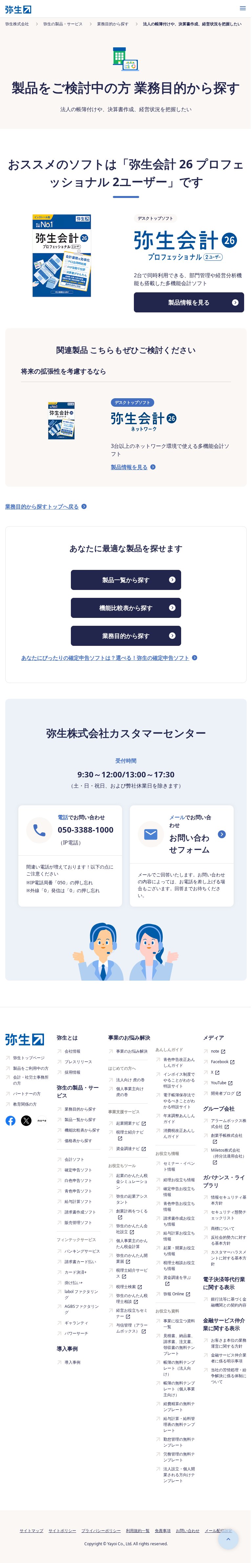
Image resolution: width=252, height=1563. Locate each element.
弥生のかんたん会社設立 (132, 1228)
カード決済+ (76, 1272)
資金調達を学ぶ (177, 1277)
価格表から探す (78, 1140)
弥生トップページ (29, 1058)
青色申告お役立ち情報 (179, 1206)
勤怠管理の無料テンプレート (179, 1442)
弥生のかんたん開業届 (132, 1258)
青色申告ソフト (78, 1191)
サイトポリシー (62, 1530)
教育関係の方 (25, 1104)
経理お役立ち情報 (179, 1180)
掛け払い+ (74, 1282)
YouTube (218, 1083)
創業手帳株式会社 (226, 1135)
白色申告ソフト (78, 1180)
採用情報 (72, 1072)
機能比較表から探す (126, 608)
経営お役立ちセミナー (132, 1313)
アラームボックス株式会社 (228, 1123)
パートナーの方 (27, 1093)
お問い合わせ (188, 1530)
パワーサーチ (76, 1333)
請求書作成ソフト (80, 1212)
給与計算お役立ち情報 (179, 1236)
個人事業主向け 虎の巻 (130, 1091)
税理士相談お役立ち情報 (179, 1265)
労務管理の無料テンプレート (179, 1457)
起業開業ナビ (128, 1123)
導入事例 (72, 1362)
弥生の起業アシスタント (132, 1199)
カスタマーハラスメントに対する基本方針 (228, 1258)
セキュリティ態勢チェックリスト (228, 1215)
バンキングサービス (82, 1251)
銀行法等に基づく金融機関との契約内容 (228, 1302)
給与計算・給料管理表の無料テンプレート (179, 1424)
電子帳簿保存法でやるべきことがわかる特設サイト (179, 1101)
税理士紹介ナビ (130, 1132)
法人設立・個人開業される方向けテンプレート (179, 1474)
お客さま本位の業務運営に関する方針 (228, 1343)
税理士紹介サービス (132, 1273)
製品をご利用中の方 (31, 1068)
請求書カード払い (80, 1261)
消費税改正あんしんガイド (179, 1133)
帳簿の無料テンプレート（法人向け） (179, 1368)
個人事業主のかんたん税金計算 (132, 1243)
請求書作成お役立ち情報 (179, 1221)
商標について (223, 1228)
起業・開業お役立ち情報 (179, 1251)
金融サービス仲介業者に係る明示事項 (228, 1358)
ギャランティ (76, 1323)
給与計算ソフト (78, 1201)
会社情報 (72, 1051)
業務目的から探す (126, 636)
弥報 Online (173, 1294)
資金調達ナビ (128, 1148)
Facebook (219, 1061)
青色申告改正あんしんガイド (179, 1062)
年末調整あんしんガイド (179, 1118)
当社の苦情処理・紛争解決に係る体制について (228, 1375)
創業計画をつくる (132, 1211)
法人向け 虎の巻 (130, 1080)
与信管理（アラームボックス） (132, 1328)
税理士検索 (126, 1286)
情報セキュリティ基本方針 (228, 1200)
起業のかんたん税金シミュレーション (132, 1181)
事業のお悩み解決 (132, 1051)
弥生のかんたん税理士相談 (132, 1298)
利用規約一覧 (138, 1530)
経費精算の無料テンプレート (179, 1406)
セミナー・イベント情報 (179, 1166)
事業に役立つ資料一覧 (179, 1324)
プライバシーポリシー (101, 1530)
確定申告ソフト (78, 1170)
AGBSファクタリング (82, 1309)
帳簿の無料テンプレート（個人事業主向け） (179, 1389)
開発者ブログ (223, 1093)
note (215, 1051)
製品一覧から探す (126, 580)
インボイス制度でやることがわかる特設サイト (179, 1080)
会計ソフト (74, 1159)
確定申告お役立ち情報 (179, 1191)
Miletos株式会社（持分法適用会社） (228, 1153)
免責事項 (163, 1530)
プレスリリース (78, 1061)
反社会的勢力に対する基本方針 (228, 1240)
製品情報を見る (189, 302)
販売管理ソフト (78, 1222)
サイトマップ (31, 1530)
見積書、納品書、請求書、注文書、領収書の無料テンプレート (179, 1344)
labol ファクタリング (81, 1294)
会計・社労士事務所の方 (31, 1080)
